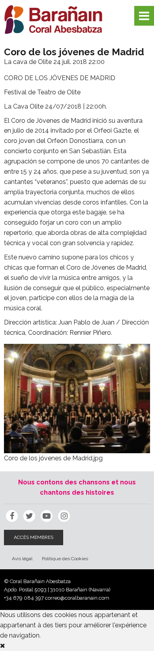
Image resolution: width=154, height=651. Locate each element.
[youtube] (47, 516)
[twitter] (29, 516)
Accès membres (33, 537)
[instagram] (64, 516)
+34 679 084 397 (24, 598)
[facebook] (12, 516)
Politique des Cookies (65, 558)
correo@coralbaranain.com (77, 598)
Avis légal (22, 558)
